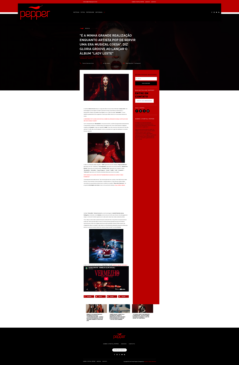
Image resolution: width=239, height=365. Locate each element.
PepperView (90, 12)
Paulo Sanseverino (88, 63)
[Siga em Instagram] (214, 12)
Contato (153, 1)
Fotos (83, 12)
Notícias (76, 12)
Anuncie (147, 1)
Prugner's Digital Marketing (150, 361)
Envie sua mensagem (144, 100)
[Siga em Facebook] (212, 12)
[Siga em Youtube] (216, 12)
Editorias (98, 12)
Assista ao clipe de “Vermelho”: (120, 265)
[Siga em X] (144, 110)
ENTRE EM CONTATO (119, 349)
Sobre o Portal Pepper (138, 1)
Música (87, 28)
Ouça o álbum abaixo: (120, 185)
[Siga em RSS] (219, 12)
